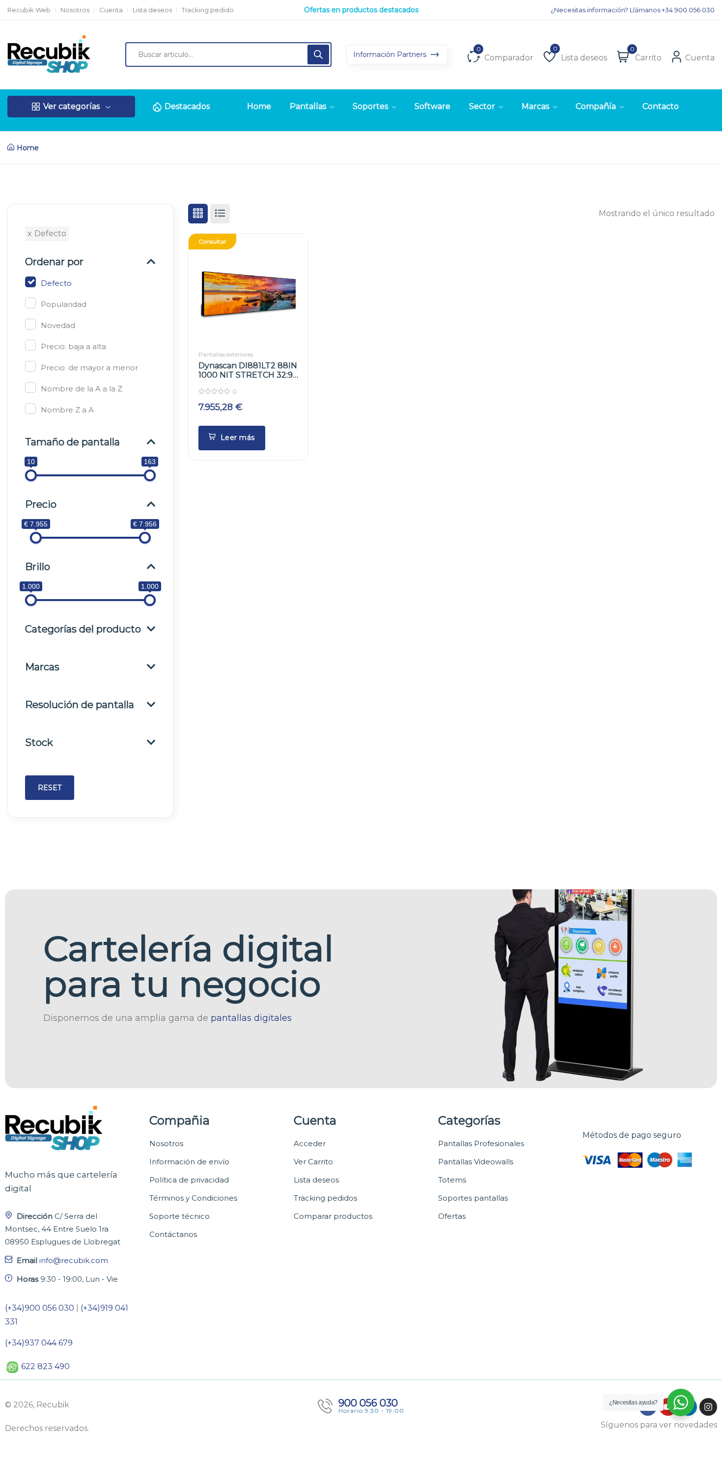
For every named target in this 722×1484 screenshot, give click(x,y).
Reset (49, 787)
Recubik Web (29, 10)
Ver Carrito (313, 1161)
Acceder (310, 1143)
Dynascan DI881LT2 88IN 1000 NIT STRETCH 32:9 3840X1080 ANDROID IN (247, 375)
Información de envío (189, 1161)
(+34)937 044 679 (39, 1342)
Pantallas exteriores (225, 354)
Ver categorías (71, 106)
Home (28, 147)
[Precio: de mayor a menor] (30, 366)
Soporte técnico (179, 1216)
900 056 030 (368, 1403)
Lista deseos (152, 10)
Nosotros (74, 10)
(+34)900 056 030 (39, 1308)
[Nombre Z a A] (30, 408)
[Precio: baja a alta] (30, 345)
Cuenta (111, 10)
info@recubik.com (73, 1260)
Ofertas (452, 1216)
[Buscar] (318, 54)
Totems (452, 1179)
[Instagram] (708, 1407)
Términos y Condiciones (193, 1198)
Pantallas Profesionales (481, 1143)
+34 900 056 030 (688, 10)
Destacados (187, 106)
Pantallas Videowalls (475, 1161)
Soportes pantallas (473, 1198)
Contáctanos (173, 1234)
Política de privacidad (189, 1179)
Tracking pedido (208, 10)
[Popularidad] (30, 303)
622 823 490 (45, 1366)
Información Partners (390, 54)
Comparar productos (333, 1216)
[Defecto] (30, 281)
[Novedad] (30, 324)
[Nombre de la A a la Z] (30, 387)
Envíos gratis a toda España (361, 9)
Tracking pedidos (325, 1198)
